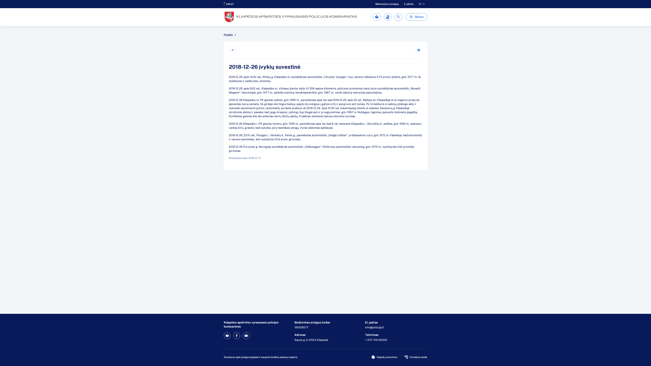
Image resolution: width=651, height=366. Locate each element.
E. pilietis (409, 4)
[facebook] (236, 335)
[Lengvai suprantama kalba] (376, 17)
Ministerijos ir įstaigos (387, 4)
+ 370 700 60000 (376, 340)
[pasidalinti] (232, 50)
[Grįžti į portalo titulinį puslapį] (229, 4)
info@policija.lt (374, 327)
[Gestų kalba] (387, 17)
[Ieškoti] (398, 17)
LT (420, 4)
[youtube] (227, 335)
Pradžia (228, 34)
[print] (418, 50)
